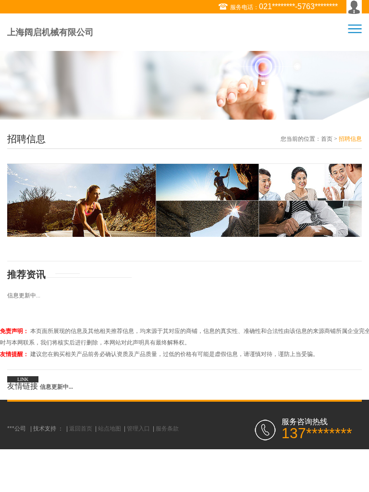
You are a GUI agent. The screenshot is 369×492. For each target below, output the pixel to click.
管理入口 (138, 428)
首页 (326, 138)
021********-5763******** (298, 6)
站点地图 (109, 428)
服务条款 (167, 428)
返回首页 (80, 428)
